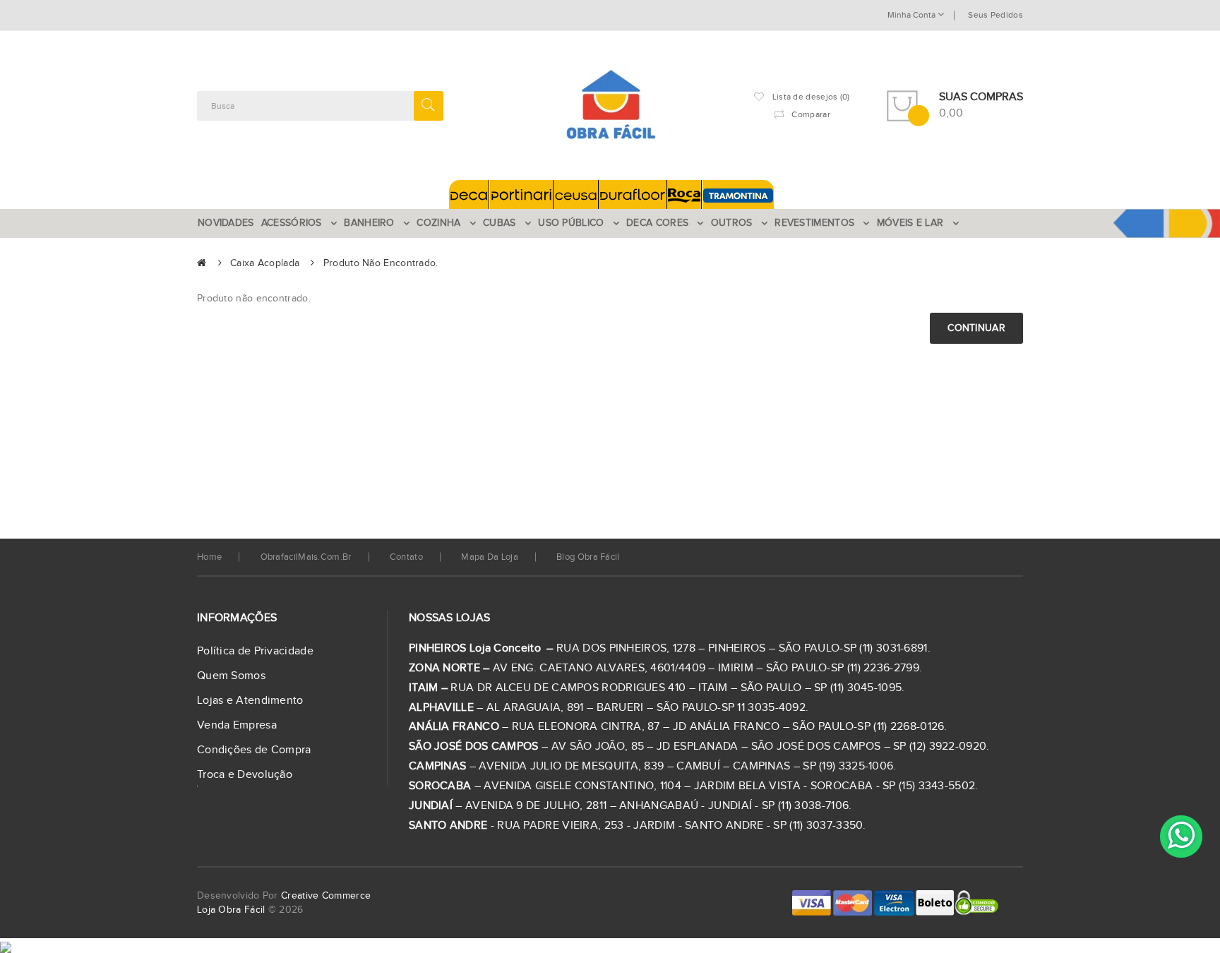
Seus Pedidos (995, 15)
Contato (406, 557)
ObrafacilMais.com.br (306, 557)
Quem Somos (231, 676)
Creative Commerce (326, 895)
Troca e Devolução (244, 774)
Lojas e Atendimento (250, 700)
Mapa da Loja (489, 557)
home (209, 557)
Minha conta (912, 15)
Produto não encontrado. (380, 263)
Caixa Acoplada (264, 263)
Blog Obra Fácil (588, 557)
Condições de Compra (254, 750)
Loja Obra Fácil (231, 910)
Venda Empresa (237, 725)
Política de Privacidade (255, 651)
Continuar (976, 328)
